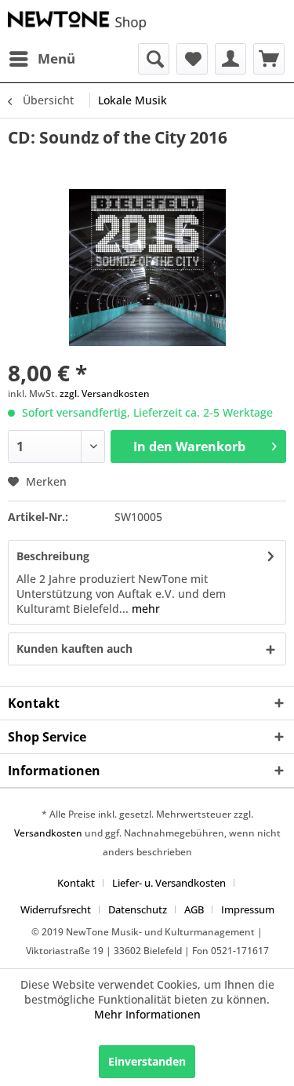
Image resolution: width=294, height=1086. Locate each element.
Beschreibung (52, 555)
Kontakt (76, 883)
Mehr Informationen (147, 1014)
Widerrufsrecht (55, 909)
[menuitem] (41, 59)
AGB (194, 909)
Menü (56, 58)
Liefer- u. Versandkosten (169, 883)
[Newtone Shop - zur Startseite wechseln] (77, 21)
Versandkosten (48, 833)
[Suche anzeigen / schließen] (153, 59)
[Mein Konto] (230, 59)
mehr (144, 608)
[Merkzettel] (192, 59)
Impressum (247, 909)
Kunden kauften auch (74, 648)
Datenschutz (137, 909)
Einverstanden (147, 1061)
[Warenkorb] (269, 59)
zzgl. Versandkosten (105, 393)
